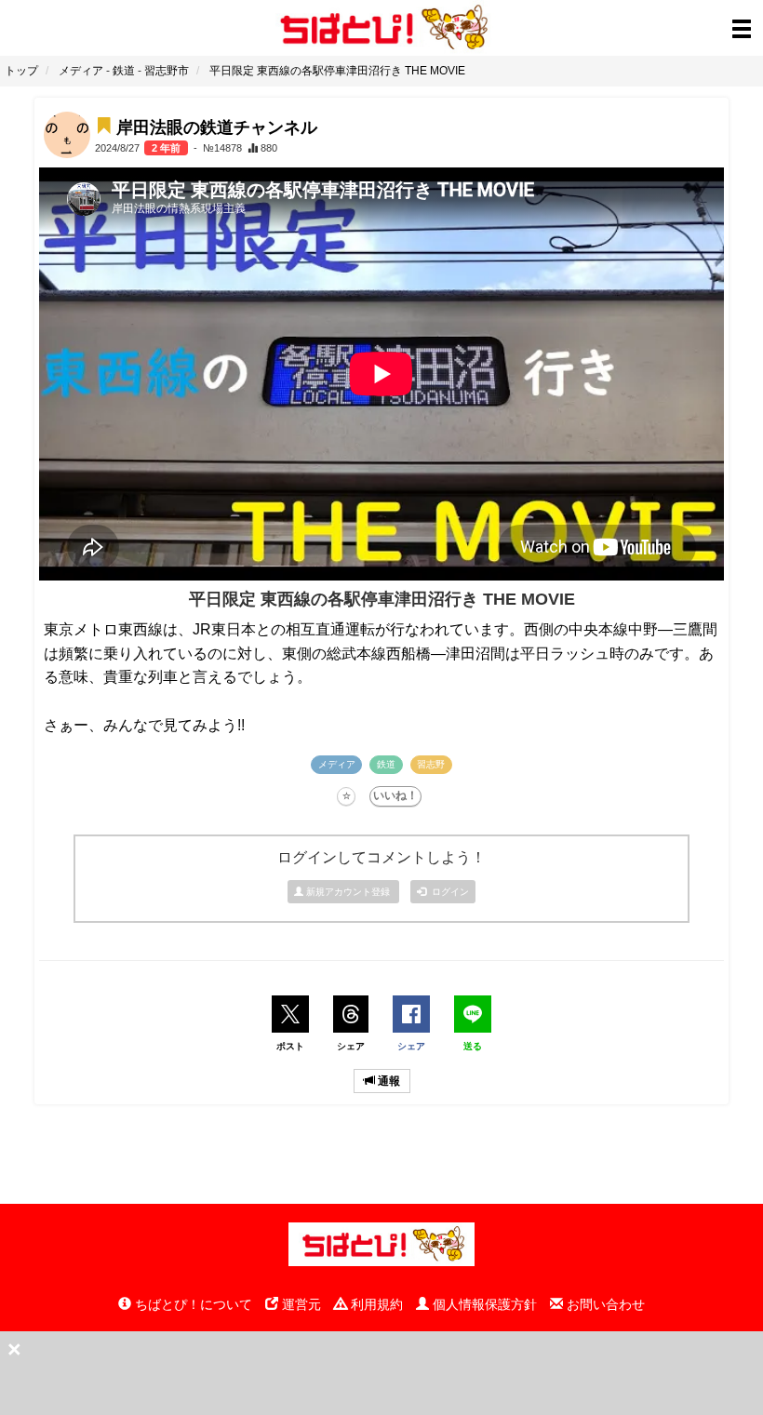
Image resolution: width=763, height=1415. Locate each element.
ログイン (447, 892)
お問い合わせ (604, 1304)
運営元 (299, 1304)
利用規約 (375, 1304)
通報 (387, 1081)
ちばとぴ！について (191, 1304)
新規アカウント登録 (348, 892)
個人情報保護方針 (483, 1304)
